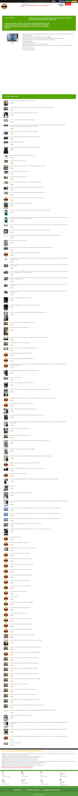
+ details (11, 109)
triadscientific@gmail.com (42, 1)
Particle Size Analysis (10, 23)
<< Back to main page (9, 18)
